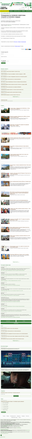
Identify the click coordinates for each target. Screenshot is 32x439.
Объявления (16, 323)
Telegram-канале (17, 46)
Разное (20, 417)
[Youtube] (26, 7)
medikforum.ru (9, 25)
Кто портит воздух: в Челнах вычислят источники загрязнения (10, 295)
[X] (29, 49)
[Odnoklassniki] (24, 7)
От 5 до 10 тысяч (5, 404)
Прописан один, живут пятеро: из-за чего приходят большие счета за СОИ (12, 290)
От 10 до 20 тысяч (5, 406)
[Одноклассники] (26, 49)
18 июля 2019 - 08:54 (5, 18)
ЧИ (1, 18)
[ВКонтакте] (25, 49)
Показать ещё (15, 96)
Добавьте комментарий (4, 56)
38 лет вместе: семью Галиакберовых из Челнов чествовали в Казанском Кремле (12, 270)
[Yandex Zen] (23, 7)
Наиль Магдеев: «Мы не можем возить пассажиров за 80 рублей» (10, 285)
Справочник (14, 417)
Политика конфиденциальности (4, 433)
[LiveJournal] (30, 49)
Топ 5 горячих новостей (5, 13)
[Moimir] (27, 7)
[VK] (22, 7)
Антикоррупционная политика (4, 429)
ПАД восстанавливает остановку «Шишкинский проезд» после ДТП (11, 280)
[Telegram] (28, 7)
